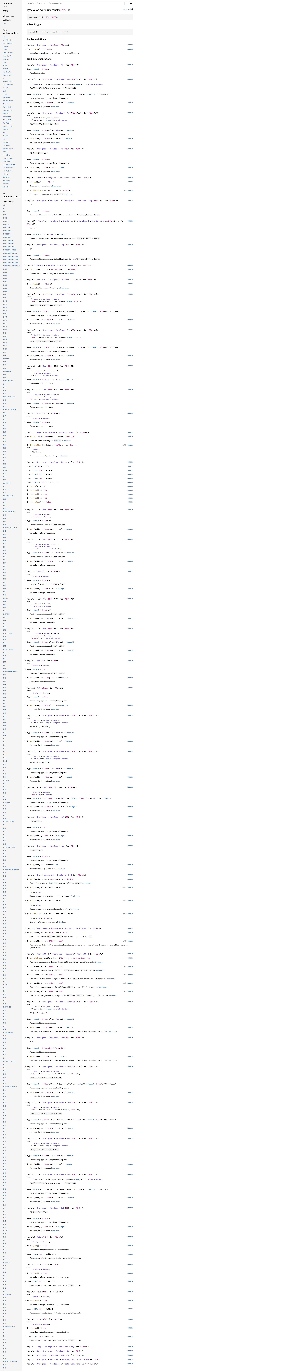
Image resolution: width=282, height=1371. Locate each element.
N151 (4, 553)
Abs (4, 37)
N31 (4, 1167)
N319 (4, 1199)
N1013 (5, 311)
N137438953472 (8, 496)
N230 (4, 866)
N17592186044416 (8, 649)
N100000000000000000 (11, 263)
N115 (4, 406)
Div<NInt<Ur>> (7, 72)
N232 (4, 876)
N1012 (5, 307)
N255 (4, 956)
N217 (4, 812)
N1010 (5, 301)
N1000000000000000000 (11, 266)
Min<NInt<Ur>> (8, 107)
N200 (4, 745)
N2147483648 (7, 803)
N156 (4, 569)
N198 (4, 732)
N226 (4, 850)
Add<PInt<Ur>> (8, 43)
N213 (4, 796)
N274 (4, 1029)
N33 (4, 1240)
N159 (4, 579)
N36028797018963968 (10, 1362)
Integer (5, 94)
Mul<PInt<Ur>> (8, 123)
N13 (4, 461)
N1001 (5, 269)
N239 (4, 898)
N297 (4, 1119)
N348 (4, 1310)
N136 (4, 489)
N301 (4, 1138)
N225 (4, 844)
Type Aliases (8, 201)
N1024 (5, 349)
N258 (4, 965)
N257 (4, 962)
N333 (4, 1253)
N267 (4, 1001)
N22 (4, 825)
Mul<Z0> (5, 129)
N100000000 (7, 234)
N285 (4, 1074)
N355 (4, 1339)
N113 (4, 400)
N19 (4, 704)
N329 (4, 1237)
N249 (4, 933)
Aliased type (8, 16)
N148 (4, 541)
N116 (4, 413)
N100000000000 (8, 244)
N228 (4, 857)
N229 (4, 860)
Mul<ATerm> (7, 117)
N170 (4, 627)
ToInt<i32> (6, 181)
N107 (4, 368)
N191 (4, 710)
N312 (4, 1176)
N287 (4, 1080)
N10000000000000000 (11, 259)
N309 (4, 1163)
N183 (4, 681)
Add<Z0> (5, 46)
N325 (4, 1221)
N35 (4, 1317)
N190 (4, 707)
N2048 (5, 761)
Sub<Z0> (5, 174)
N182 (4, 678)
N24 (4, 902)
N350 (4, 1320)
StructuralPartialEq (9, 165)
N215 (4, 806)
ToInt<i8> (6, 187)
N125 (4, 445)
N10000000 (7, 231)
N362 (4, 1368)
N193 (4, 716)
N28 (4, 1052)
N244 (4, 918)
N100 (4, 215)
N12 (4, 426)
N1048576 (6, 359)
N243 (4, 914)
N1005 (5, 282)
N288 (4, 1084)
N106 (4, 365)
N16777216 (6, 614)
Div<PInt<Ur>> (7, 75)
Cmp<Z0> (6, 59)
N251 (4, 943)
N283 (4, 1068)
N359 (4, 1352)
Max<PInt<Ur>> (8, 101)
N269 (4, 1010)
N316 (4, 1189)
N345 (4, 1301)
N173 (4, 640)
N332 (4, 1250)
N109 (4, 378)
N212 (4, 793)
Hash (4, 91)
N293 (4, 1106)
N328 (4, 1234)
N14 (4, 505)
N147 (4, 537)
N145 (4, 531)
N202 (4, 751)
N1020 (5, 336)
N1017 (5, 323)
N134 (4, 480)
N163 (4, 595)
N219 (4, 818)
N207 (4, 771)
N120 (4, 429)
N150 (4, 550)
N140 (4, 509)
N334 (4, 1256)
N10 (4, 212)
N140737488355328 (9, 512)
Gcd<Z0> (5, 88)
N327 (4, 1227)
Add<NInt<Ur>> (8, 40)
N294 (4, 1109)
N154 (4, 563)
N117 (4, 416)
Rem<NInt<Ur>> (8, 158)
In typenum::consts (12, 195)
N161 (4, 589)
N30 (4, 1132)
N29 (4, 1093)
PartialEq (6, 142)
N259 (4, 969)
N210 (4, 787)
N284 (4, 1071)
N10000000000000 (9, 250)
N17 (4, 624)
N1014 (5, 314)
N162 (4, 592)
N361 (4, 1365)
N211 (4, 790)
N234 (4, 882)
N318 (4, 1195)
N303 (4, 1144)
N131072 (5, 470)
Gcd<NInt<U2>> (8, 82)
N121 (4, 432)
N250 (4, 940)
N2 (4, 739)
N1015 (5, 317)
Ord (4, 139)
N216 (4, 809)
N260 (4, 975)
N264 (4, 991)
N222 (4, 834)
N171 (4, 630)
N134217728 (6, 483)
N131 (4, 467)
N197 (4, 729)
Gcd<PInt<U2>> (8, 85)
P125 (5, 11)
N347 (4, 1307)
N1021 (5, 339)
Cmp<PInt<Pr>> (8, 56)
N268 (4, 1004)
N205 (4, 764)
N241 (4, 908)
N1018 (5, 327)
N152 (4, 557)
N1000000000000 (9, 247)
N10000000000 (8, 240)
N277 (4, 1042)
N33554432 (6, 1262)
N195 (4, 723)
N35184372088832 (9, 1326)
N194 (4, 719)
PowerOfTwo (7, 155)
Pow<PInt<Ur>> (8, 149)
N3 (4, 1128)
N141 (4, 515)
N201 (4, 748)
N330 (4, 1243)
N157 (4, 573)
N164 (4, 601)
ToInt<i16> (6, 177)
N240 (4, 905)
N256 (4, 959)
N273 (4, 1026)
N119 (4, 422)
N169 (4, 620)
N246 (4, 924)
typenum (7, 3)
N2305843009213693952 (11, 870)
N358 (4, 1349)
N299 (4, 1125)
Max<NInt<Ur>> (8, 97)
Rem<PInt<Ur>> (8, 161)
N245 (4, 921)
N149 (4, 544)
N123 (4, 438)
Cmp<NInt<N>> (8, 53)
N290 (4, 1096)
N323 (4, 1215)
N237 (4, 892)
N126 (4, 448)
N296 (4, 1116)
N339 (4, 1275)
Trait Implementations (10, 31)
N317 (4, 1192)
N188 (4, 697)
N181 (4, 675)
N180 (4, 668)
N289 (4, 1090)
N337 (4, 1269)
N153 (4, 560)
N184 (4, 684)
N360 (4, 1358)
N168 (4, 617)
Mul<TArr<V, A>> (8, 126)
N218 (4, 815)
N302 (4, 1141)
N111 (4, 390)
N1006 (5, 285)
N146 (4, 534)
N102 (4, 333)
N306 (4, 1154)
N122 (4, 435)
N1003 (5, 275)
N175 (4, 646)
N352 (4, 1330)
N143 (4, 521)
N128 (4, 454)
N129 (4, 458)
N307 (4, 1157)
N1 (3, 208)
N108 (4, 374)
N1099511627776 (8, 381)
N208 (4, 774)
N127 (4, 451)
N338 (4, 1272)
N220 (4, 828)
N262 (4, 981)
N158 (4, 576)
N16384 (5, 598)
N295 (4, 1112)
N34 (4, 1278)
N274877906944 (8, 1033)
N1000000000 (7, 237)
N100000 (6, 224)
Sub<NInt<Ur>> (8, 168)
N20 (4, 742)
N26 (4, 972)
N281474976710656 (9, 1061)
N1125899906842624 (9, 397)
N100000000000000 (10, 253)
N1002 (5, 272)
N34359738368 (7, 1294)
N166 (4, 608)
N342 (4, 1288)
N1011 (5, 304)
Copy (4, 62)
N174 (4, 643)
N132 (4, 474)
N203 (4, 755)
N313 (4, 1179)
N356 (4, 1342)
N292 (4, 1103)
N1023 (5, 346)
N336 (4, 1266)
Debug (5, 66)
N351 (4, 1323)
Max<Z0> (6, 104)
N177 (4, 656)
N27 (4, 1013)
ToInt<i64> (6, 184)
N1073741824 (7, 371)
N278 (4, 1045)
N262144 (5, 985)
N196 (4, 726)
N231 (4, 873)
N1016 (5, 320)
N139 (4, 502)
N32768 (5, 1231)
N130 (4, 464)
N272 (4, 1023)
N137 (4, 493)
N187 (4, 694)
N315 (4, 1186)
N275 (4, 1036)
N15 (4, 547)
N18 (4, 665)
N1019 (5, 330)
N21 (4, 783)
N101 (4, 298)
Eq (3, 78)
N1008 (5, 291)
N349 (4, 1314)
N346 (4, 1304)
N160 (4, 585)
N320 (4, 1205)
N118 (4, 419)
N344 (4, 1298)
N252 (4, 946)
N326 (4, 1224)
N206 (4, 767)
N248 (4, 930)
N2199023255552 (8, 822)
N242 (4, 911)
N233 (4, 879)
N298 (4, 1122)
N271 (4, 1020)
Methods (7, 20)
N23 (4, 863)
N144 (4, 525)
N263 (4, 988)
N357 (4, 1346)
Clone (5, 50)
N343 (4, 1291)
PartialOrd (6, 145)
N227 (4, 854)
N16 (4, 582)
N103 (4, 352)
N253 (4, 949)
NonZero (6, 136)
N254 (4, 953)
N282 (4, 1064)
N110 (4, 387)
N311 (4, 1173)
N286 (4, 1077)
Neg (4, 133)
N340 (4, 1282)
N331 (4, 1247)
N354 (4, 1336)
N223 (4, 838)
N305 (4, 1151)
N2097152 (6, 780)
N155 (4, 566)
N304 (4, 1148)
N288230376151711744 (10, 1087)
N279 (4, 1048)
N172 (4, 636)
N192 (4, 713)
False (4, 205)
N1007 (5, 288)
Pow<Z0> (6, 152)
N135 (4, 486)
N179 (4, 662)
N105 (4, 362)
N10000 (5, 221)
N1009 (5, 295)
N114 (4, 403)
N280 (4, 1055)
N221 (4, 831)
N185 (4, 688)
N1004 (5, 279)
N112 (4, 394)
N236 (4, 889)
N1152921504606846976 (10, 410)
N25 (4, 937)
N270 (4, 1017)
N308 (4, 1160)
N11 (4, 384)
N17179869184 (7, 633)
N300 (4, 1135)
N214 (4, 799)
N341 (4, 1285)
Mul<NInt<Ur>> (8, 120)
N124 (4, 442)
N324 (4, 1218)
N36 (4, 1355)
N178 (4, 659)
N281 (4, 1058)
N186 (4, 691)
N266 (4, 997)
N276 (4, 1039)
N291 (4, 1100)
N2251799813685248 (9, 847)
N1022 (5, 343)
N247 (4, 927)
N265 (4, 994)
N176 (4, 652)
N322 (4, 1211)
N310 (4, 1170)
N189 (4, 700)
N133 (4, 477)
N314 (4, 1183)
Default (5, 69)
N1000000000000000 (10, 256)
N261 (4, 978)
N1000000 (6, 228)
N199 (4, 735)
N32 (4, 1202)
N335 (4, 1259)
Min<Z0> (5, 113)
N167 (4, 611)
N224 (4, 841)
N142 (4, 518)
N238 (4, 895)
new (4, 24)
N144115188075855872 (10, 528)
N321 (4, 1208)
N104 (4, 355)
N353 (4, 1333)
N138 (4, 499)
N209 (4, 777)
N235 (4, 886)
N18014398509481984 (10, 672)
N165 (4, 604)
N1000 (5, 218)
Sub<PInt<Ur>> (8, 171)
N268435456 (7, 1007)
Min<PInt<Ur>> (8, 110)
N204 (4, 758)
